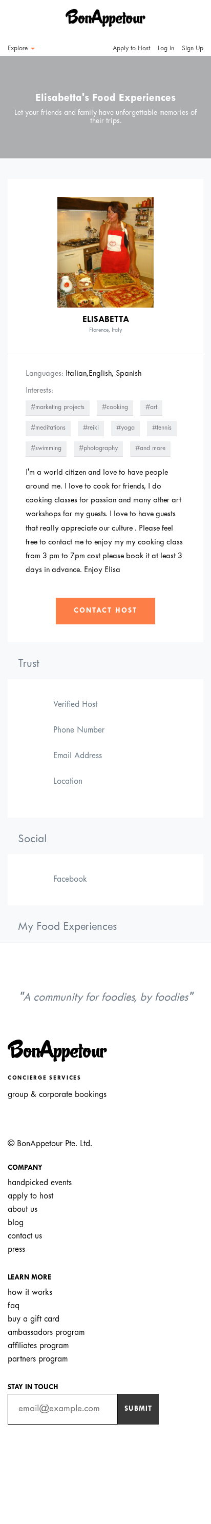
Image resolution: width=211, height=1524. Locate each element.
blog (16, 1223)
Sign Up (192, 49)
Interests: (39, 390)
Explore (19, 49)
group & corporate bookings (57, 1095)
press (16, 1249)
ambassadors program (46, 1332)
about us (22, 1209)
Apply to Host (130, 49)
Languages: (45, 373)
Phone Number (78, 730)
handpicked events (40, 1183)
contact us (25, 1236)
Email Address (77, 756)
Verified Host (75, 704)
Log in (166, 49)
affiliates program (38, 1346)
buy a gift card (33, 1319)
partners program (38, 1359)
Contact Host (105, 610)
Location (67, 781)
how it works (30, 1292)
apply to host (30, 1196)
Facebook (70, 879)
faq (13, 1306)
